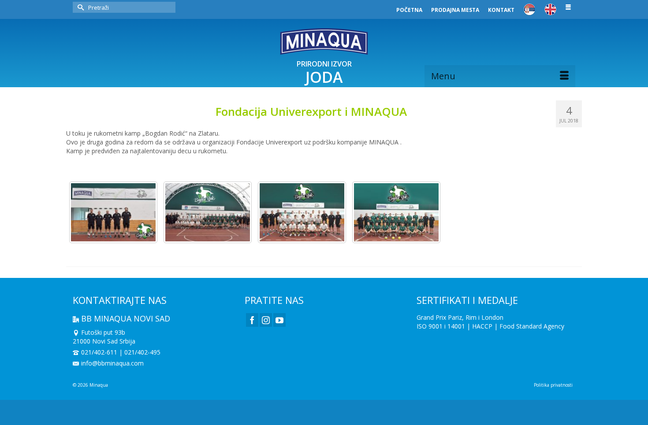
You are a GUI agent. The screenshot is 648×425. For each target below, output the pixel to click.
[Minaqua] (324, 41)
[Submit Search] (79, 7)
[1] (396, 212)
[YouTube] (279, 320)
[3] (208, 212)
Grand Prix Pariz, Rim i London (460, 317)
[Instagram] (266, 320)
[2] (302, 212)
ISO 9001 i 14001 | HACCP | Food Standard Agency (490, 326)
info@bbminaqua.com (112, 363)
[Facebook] (252, 320)
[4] (113, 212)
